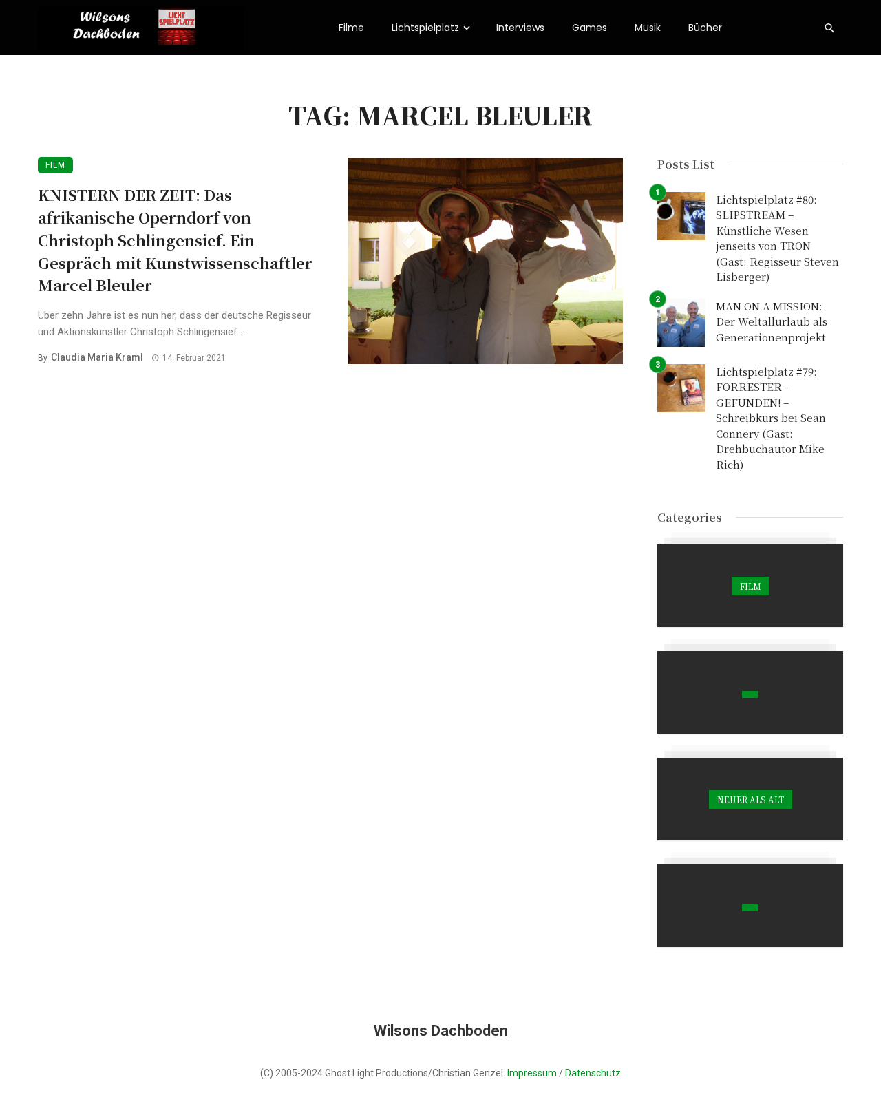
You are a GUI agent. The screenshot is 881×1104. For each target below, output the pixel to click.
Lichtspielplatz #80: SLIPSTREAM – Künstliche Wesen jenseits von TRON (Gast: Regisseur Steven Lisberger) (777, 238)
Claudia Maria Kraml (97, 357)
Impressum (532, 1073)
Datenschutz (593, 1073)
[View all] (750, 585)
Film (55, 165)
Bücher (705, 27)
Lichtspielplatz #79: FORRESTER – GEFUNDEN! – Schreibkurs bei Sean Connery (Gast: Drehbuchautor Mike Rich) (771, 417)
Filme (351, 27)
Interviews (520, 27)
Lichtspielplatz (425, 27)
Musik (648, 27)
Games (589, 27)
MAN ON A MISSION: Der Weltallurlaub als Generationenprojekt (771, 321)
